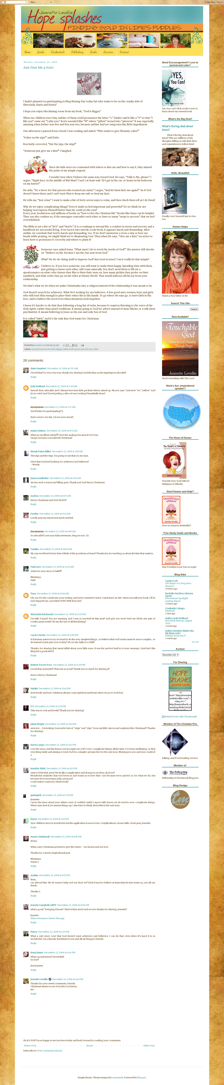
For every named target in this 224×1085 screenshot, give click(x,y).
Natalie (34, 688)
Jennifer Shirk (38, 768)
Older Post (149, 1045)
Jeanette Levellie (39, 979)
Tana (33, 593)
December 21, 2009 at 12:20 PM (69, 664)
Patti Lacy (35, 566)
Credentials (58, 52)
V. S (32, 706)
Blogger (141, 1077)
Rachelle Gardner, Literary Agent (179, 594)
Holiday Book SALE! (175, 635)
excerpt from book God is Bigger (47, 349)
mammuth (117, 1077)
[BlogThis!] (67, 345)
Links (93, 52)
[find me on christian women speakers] (181, 430)
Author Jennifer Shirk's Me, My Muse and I (179, 632)
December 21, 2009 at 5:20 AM (61, 386)
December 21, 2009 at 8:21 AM (54, 513)
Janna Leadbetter (39, 478)
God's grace (74, 349)
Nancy (33, 931)
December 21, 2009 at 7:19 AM (67, 451)
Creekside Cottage (175, 608)
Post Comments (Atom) (49, 1050)
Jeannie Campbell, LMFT (43, 905)
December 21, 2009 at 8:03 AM (65, 478)
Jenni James (36, 952)
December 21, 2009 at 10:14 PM (73, 905)
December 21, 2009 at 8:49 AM (60, 531)
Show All (195, 642)
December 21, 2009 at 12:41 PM (55, 688)
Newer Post (30, 1045)
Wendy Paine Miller (40, 451)
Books (40, 52)
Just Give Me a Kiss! (38, 67)
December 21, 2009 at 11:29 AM (58, 566)
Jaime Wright (37, 724)
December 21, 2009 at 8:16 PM (66, 836)
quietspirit (35, 795)
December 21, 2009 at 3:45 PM (60, 744)
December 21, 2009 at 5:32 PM (57, 795)
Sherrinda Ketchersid (41, 614)
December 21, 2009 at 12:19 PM (62, 635)
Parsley (34, 513)
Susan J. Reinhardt (40, 836)
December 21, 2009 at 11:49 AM (53, 593)
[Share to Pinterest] (76, 345)
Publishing (77, 52)
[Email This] (64, 345)
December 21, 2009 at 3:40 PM (60, 724)
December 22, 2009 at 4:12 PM (67, 979)
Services (108, 52)
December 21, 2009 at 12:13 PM (70, 614)
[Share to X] (70, 345)
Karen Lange (37, 744)
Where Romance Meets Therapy (47, 918)
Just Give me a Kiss (89, 349)
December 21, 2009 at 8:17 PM (54, 875)
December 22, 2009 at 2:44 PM (59, 952)
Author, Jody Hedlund (176, 618)
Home (27, 52)
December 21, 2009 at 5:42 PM (53, 819)
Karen (33, 819)
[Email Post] (82, 345)
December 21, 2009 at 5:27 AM (60, 407)
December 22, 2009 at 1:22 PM (53, 931)
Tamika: (34, 549)
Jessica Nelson (38, 430)
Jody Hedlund (37, 386)
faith (66, 349)
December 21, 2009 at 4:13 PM (61, 768)
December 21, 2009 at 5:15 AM (62, 368)
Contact (124, 52)
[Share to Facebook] (73, 345)
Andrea (34, 495)
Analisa (34, 875)
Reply (33, 377)
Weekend (170, 611)
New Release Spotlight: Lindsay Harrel (176, 599)
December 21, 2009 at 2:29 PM (50, 706)
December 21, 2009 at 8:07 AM (55, 495)
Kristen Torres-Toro (41, 664)
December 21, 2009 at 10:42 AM (56, 549)
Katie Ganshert (38, 368)
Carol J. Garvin (38, 635)
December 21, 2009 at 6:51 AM (61, 430)
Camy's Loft (171, 581)
